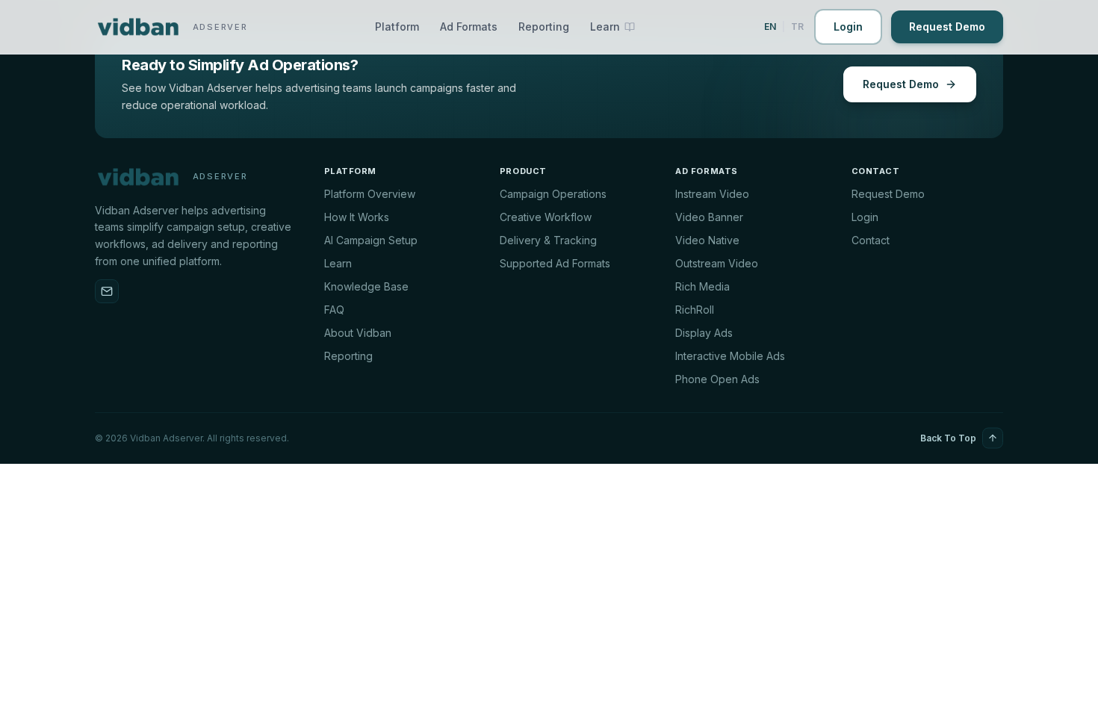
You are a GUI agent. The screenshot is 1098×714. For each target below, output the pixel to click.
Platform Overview (369, 193)
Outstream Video (716, 263)
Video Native (707, 240)
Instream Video (712, 193)
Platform (397, 26)
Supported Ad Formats (555, 263)
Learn (338, 263)
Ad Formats (468, 26)
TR (797, 26)
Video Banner (709, 217)
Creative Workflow (546, 217)
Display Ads (704, 332)
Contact (871, 240)
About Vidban (357, 332)
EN (770, 26)
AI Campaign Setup (371, 240)
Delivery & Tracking (548, 240)
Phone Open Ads (717, 379)
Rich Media (702, 286)
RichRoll (694, 309)
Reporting (543, 26)
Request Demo (947, 26)
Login (848, 26)
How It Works (356, 217)
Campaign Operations (553, 193)
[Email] (107, 291)
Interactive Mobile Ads (730, 356)
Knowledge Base (366, 286)
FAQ (334, 309)
